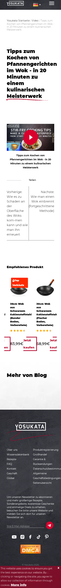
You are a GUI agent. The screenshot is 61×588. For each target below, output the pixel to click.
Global (10, 478)
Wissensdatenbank (18, 454)
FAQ (9, 464)
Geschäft (12, 473)
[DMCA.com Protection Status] (30, 546)
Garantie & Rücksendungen (42, 462)
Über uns (12, 449)
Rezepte (11, 459)
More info (18, 585)
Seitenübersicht (42, 482)
